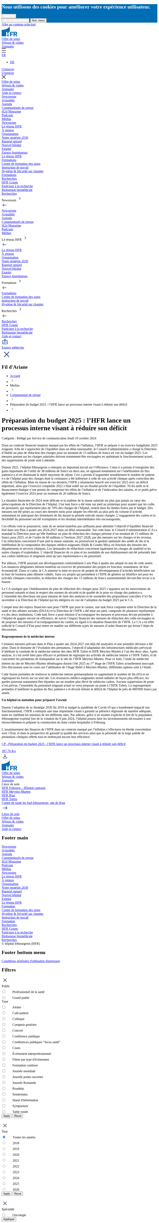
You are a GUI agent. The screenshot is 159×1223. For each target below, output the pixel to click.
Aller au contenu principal (19, 24)
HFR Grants (10, 182)
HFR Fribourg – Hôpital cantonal (23, 788)
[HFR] (9, 35)
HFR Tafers (9, 799)
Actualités (8, 100)
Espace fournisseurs (15, 152)
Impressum (53, 961)
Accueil (15, 376)
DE (12, 62)
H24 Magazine (11, 111)
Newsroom (9, 96)
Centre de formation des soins (21, 163)
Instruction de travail (15, 167)
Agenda (7, 104)
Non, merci (38, 20)
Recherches (9, 178)
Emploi (6, 149)
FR (4, 55)
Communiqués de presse (18, 107)
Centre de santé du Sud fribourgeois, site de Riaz (33, 803)
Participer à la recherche (17, 186)
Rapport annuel (12, 141)
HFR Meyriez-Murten (16, 791)
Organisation (10, 134)
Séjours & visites (13, 42)
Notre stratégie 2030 (15, 137)
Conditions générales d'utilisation (24, 961)
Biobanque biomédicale (17, 190)
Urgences (8, 69)
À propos (8, 130)
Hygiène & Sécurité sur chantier (22, 171)
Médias (6, 119)
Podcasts (7, 115)
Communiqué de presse (25, 395)
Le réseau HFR (12, 126)
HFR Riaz (8, 795)
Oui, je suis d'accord (15, 20)
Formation (8, 906)
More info (8, 16)
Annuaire (8, 46)
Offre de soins (11, 39)
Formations (9, 160)
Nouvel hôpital (11, 145)
